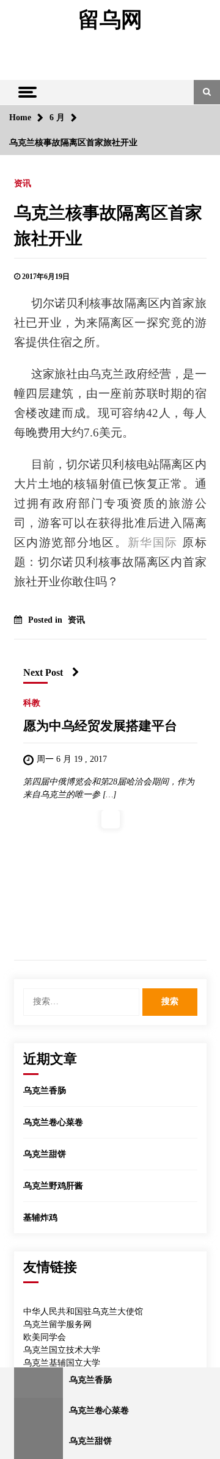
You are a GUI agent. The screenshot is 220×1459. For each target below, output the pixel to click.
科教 (31, 703)
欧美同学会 (44, 1337)
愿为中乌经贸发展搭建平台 (100, 726)
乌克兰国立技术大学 (61, 1350)
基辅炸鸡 (40, 1217)
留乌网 (110, 20)
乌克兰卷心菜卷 (53, 1122)
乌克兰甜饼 (44, 1154)
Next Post (43, 672)
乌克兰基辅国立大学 (61, 1362)
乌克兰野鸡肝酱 (53, 1185)
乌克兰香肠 (44, 1090)
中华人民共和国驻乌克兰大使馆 (83, 1311)
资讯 (22, 183)
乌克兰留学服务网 (57, 1324)
